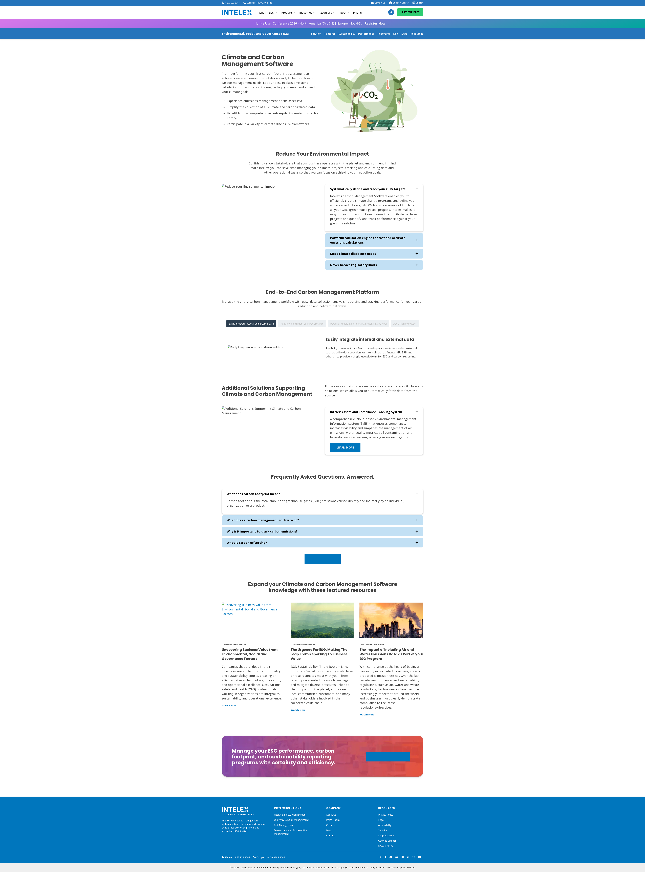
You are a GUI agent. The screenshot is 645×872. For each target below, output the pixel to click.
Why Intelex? (267, 12)
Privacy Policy (385, 814)
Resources (325, 12)
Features (330, 33)
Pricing (357, 12)
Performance (366, 33)
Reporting (384, 33)
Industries (305, 12)
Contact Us (379, 2)
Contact (330, 835)
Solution (316, 33)
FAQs (404, 33)
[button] (374, 189)
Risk (395, 33)
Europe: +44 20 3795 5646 (259, 2)
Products (287, 12)
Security (382, 830)
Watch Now (229, 705)
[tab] (251, 323)
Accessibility (384, 825)
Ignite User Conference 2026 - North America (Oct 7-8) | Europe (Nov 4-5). (322, 23)
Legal (381, 819)
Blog (328, 830)
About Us (331, 814)
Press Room (333, 819)
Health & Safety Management (290, 814)
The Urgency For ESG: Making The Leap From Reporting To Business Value (319, 654)
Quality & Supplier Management (291, 819)
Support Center (400, 2)
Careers (330, 825)
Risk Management (284, 825)
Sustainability (346, 33)
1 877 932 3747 (232, 2)
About (342, 12)
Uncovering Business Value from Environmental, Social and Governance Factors (250, 654)
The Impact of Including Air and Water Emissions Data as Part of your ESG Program (391, 654)
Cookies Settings (387, 840)
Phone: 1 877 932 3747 (237, 857)
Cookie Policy (385, 845)
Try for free (410, 12)
